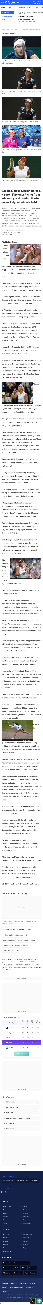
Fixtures (5, 1210)
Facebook (9, 964)
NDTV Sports (33, 962)
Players (25, 1220)
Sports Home (5, 29)
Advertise (5, 1283)
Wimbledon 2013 (7, 7)
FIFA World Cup (11, 1102)
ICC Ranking (27, 1223)
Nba (23, 1268)
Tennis (16, 1263)
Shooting (6, 1273)
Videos (5, 1216)
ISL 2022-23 (7, 1234)
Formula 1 (6, 1263)
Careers (28, 1287)
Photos (36, 7)
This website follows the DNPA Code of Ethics (16, 1295)
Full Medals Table (21, 1054)
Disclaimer (32, 1283)
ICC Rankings (10, 1123)
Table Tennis (30, 1273)
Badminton (7, 1268)
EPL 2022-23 (27, 1234)
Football (19, 959)
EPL (4, 20)
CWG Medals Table (12, 1107)
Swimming (17, 1273)
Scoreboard (21, 7)
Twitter (26, 964)
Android (4, 970)
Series (25, 1206)
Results (25, 1210)
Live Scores (7, 1206)
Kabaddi (32, 1268)
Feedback (23, 1283)
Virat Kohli (9, 1112)
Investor (4, 1287)
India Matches (7, 16)
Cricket (13, 959)
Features (25, 29)
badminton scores (14, 962)
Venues (5, 1223)
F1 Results (23, 962)
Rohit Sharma (10, 1129)
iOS (10, 970)
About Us (14, 1283)
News (29, 7)
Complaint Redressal (16, 1287)
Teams (5, 1220)
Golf (16, 1268)
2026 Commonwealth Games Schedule (18, 1118)
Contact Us (5, 1291)
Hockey (25, 1263)
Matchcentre (7, 1251)
